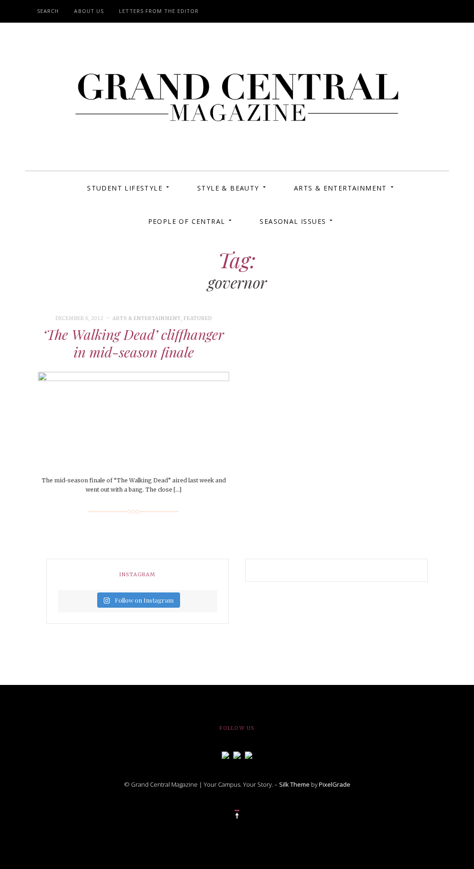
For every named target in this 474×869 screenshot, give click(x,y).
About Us (89, 10)
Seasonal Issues (293, 221)
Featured (198, 318)
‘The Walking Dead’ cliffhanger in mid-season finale (133, 343)
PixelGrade (334, 784)
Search (48, 10)
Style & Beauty (228, 188)
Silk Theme (294, 784)
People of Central (186, 221)
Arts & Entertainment (340, 188)
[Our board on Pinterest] (248, 754)
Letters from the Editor (159, 10)
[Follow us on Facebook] (225, 754)
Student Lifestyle (124, 188)
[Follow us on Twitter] (237, 754)
